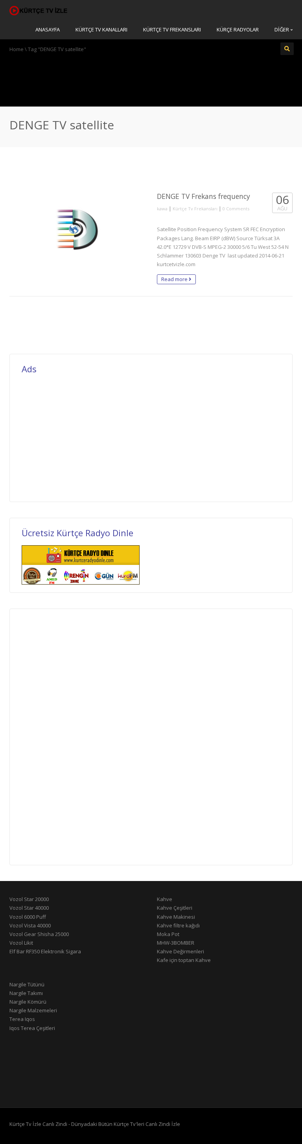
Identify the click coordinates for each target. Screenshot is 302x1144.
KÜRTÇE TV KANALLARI (101, 29)
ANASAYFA (47, 29)
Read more (175, 279)
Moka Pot (168, 934)
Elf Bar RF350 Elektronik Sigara (45, 951)
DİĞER (282, 29)
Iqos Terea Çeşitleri (32, 1028)
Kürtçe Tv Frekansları (195, 209)
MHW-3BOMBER (175, 942)
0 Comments (236, 209)
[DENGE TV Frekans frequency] (77, 231)
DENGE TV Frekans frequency (203, 196)
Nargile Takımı (26, 993)
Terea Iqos (22, 1019)
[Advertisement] (151, 78)
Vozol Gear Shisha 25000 (39, 934)
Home (16, 49)
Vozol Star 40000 (29, 907)
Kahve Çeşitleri (174, 907)
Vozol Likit (21, 942)
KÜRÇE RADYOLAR (238, 29)
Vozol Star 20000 (29, 899)
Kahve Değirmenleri (180, 951)
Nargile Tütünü (26, 984)
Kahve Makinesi (176, 916)
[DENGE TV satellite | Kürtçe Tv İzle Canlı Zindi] (38, 9)
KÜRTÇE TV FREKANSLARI (172, 29)
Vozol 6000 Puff (27, 916)
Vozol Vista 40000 (30, 925)
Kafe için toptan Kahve (184, 960)
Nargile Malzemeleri (33, 1010)
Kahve (164, 899)
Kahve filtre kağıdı (178, 925)
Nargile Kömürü (27, 1001)
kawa (162, 209)
